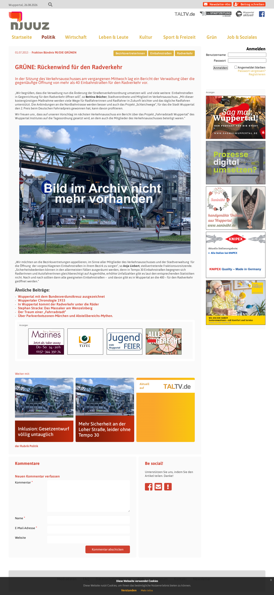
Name (20, 518)
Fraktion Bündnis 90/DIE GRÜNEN (54, 52)
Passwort (220, 60)
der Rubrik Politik (26, 446)
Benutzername (216, 55)
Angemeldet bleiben (251, 67)
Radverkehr (185, 53)
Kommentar (24, 482)
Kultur (145, 37)
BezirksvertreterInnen (130, 53)
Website (20, 537)
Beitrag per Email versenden (158, 486)
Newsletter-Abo (220, 4)
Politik (48, 37)
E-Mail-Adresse (26, 528)
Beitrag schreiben (252, 4)
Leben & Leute (113, 37)
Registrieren (257, 74)
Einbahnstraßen (161, 53)
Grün (212, 37)
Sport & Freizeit (179, 37)
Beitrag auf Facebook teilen (148, 486)
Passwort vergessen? (251, 71)
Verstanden (129, 590)
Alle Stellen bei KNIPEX (222, 252)
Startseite (22, 37)
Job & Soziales (242, 37)
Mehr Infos (147, 590)
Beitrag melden (168, 486)
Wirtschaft (76, 37)
